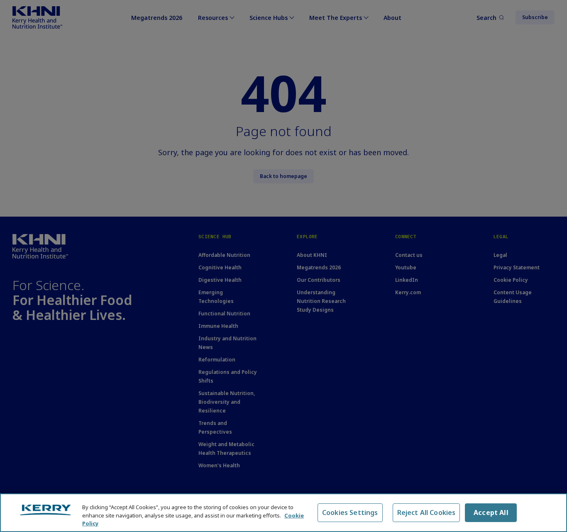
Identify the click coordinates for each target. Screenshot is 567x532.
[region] (283, 512)
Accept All (491, 512)
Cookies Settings (350, 512)
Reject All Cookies (426, 512)
